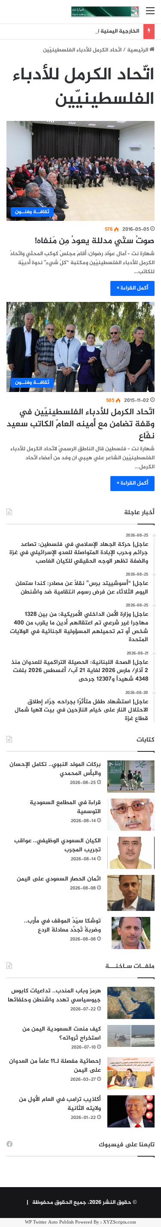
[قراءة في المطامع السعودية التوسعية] (131, 815)
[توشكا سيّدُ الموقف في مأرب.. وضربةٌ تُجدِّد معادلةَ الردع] (131, 933)
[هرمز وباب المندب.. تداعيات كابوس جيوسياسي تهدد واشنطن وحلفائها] (131, 1003)
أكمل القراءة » (132, 288)
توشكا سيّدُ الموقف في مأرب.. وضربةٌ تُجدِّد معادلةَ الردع (62, 925)
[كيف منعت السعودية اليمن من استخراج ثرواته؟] (131, 1036)
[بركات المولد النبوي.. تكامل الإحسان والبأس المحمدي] (131, 776)
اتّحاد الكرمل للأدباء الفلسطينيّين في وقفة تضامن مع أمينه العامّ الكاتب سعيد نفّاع (80, 424)
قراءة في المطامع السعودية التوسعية (65, 807)
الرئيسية (138, 50)
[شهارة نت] (105, 12)
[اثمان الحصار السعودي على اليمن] (131, 893)
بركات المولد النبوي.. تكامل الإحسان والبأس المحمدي (55, 769)
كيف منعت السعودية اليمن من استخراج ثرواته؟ (61, 1033)
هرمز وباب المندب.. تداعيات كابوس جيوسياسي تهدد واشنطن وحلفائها (54, 995)
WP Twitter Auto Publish (49, 1222)
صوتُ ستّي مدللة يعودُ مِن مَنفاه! (95, 241)
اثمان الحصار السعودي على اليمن (59, 879)
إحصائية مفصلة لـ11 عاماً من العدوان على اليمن (55, 1065)
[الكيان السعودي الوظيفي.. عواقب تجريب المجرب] (131, 853)
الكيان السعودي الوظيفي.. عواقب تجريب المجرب (57, 845)
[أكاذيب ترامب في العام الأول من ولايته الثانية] (131, 1111)
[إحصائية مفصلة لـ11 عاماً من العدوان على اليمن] (131, 1073)
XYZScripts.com (119, 1222)
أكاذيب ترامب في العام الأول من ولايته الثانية (60, 1103)
